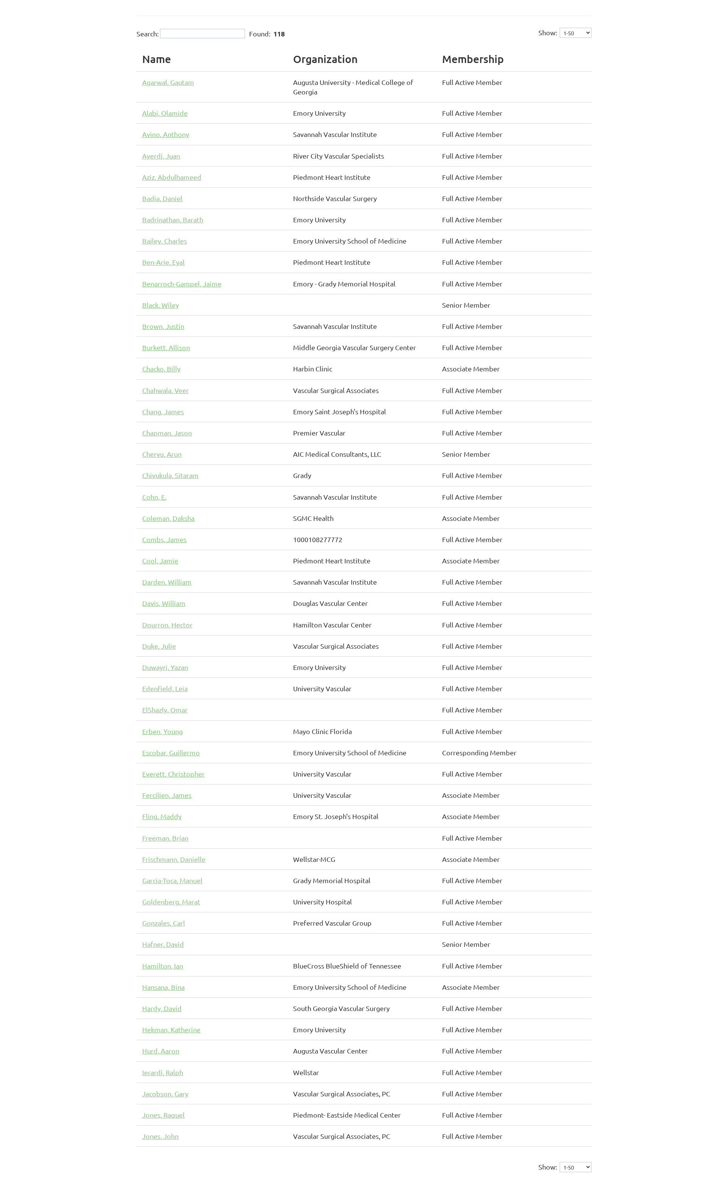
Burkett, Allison (166, 347)
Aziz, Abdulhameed (171, 177)
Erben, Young (162, 731)
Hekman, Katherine (171, 1029)
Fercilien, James (166, 795)
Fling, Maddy (162, 816)
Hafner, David (163, 944)
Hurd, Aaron (160, 1051)
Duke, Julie (159, 646)
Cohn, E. (154, 497)
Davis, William (163, 603)
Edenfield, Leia (165, 688)
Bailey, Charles (164, 241)
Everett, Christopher (173, 774)
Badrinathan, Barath (172, 219)
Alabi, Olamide (165, 113)
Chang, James (163, 411)
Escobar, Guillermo (171, 752)
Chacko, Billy (161, 369)
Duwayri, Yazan (165, 667)
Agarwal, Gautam (168, 82)
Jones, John (160, 1136)
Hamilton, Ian (162, 966)
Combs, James (164, 539)
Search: (147, 34)
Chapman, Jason (167, 433)
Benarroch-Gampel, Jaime (181, 284)
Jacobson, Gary (165, 1094)
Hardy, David (162, 1008)
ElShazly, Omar (165, 710)
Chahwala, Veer (165, 390)
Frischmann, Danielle (174, 859)
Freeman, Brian (165, 838)
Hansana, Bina (163, 987)
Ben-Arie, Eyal (163, 262)
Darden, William (166, 582)
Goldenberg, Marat (171, 902)
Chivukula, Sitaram (170, 475)
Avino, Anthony (165, 134)
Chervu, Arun (162, 454)
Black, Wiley (160, 305)
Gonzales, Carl (163, 923)
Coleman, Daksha (168, 518)
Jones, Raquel (163, 1115)
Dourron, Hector (167, 625)
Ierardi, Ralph (162, 1072)
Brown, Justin (163, 326)
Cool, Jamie (160, 560)
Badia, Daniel (162, 198)
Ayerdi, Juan (161, 156)
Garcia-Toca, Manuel (172, 880)
